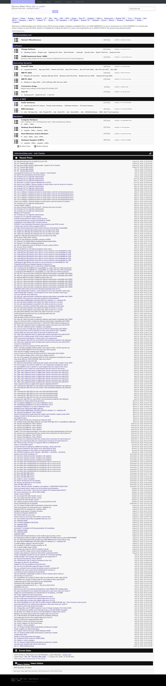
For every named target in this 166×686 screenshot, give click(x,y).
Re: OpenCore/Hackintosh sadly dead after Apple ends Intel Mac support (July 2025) (43, 363)
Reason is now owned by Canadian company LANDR (32, 239)
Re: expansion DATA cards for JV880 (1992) (29, 638)
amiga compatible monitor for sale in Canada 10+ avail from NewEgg (37, 555)
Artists (139, 20)
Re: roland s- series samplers (24, 479)
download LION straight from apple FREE (28, 583)
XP (45, 18)
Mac (56, 18)
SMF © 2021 (23, 679)
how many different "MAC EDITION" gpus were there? (32, 359)
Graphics (90, 18)
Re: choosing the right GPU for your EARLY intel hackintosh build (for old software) (42, 340)
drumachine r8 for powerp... (126, 133)
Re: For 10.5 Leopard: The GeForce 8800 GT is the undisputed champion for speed (42, 357)
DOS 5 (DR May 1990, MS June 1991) (54, 82)
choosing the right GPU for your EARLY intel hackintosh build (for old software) (41, 399)
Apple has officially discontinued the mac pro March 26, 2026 (35, 236)
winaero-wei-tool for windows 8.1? (25, 454)
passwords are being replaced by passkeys (29, 401)
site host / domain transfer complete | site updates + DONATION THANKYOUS (41, 486)
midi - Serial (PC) (59, 112)
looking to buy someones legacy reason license (30, 218)
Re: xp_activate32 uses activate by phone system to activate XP (36, 568)
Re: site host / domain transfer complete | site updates (33, 327)
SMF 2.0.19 (14, 679)
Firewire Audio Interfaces (54, 105)
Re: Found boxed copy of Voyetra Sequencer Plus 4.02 (33, 560)
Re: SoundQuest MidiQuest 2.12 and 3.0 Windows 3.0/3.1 (33, 403)
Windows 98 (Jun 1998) (87, 76)
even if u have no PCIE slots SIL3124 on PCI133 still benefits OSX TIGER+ (39, 353)
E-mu (130, 18)
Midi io (99, 18)
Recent (15, 18)
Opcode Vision (89, 52)
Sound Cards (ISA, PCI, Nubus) (34, 105)
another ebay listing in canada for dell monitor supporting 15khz (36, 553)
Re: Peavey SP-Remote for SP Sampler (27, 483)
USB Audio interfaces (71, 105)
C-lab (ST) (50, 95)
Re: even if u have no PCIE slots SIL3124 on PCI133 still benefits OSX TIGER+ (40, 329)
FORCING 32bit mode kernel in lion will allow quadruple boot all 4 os (37, 289)
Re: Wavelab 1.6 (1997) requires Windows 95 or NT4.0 (32, 182)
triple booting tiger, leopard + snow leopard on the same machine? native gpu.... (41, 292)
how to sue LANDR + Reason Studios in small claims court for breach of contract (42, 201)
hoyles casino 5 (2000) (22, 494)
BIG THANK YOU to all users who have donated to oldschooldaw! (36, 298)
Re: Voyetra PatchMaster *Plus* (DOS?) (28, 412)
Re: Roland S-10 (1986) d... (126, 140)
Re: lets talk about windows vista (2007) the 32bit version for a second (38, 302)
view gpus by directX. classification (26, 562)
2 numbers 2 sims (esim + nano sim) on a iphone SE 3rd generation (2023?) (40, 490)
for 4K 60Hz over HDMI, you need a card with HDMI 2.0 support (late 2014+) (40, 612)
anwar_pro (66, 655)
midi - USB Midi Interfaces (89, 112)
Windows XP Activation (125, 72)
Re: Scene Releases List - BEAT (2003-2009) (29, 492)
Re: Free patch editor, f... (126, 127)
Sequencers (108, 18)
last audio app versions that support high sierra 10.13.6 (33, 617)
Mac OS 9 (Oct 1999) (87, 69)
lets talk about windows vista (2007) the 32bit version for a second (37, 311)
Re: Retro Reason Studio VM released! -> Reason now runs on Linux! (38, 207)
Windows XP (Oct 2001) (32, 76)
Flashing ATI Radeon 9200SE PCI (25, 513)
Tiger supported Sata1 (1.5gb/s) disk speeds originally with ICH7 (36, 384)
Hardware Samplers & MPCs (32, 140)
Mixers (111, 20)
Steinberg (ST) (29, 95)
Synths (51, 20)
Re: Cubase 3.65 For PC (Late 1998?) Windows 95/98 (32, 631)
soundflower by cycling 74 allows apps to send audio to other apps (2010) (39, 579)
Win (50, 18)
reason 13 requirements (22, 344)
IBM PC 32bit (26, 73)
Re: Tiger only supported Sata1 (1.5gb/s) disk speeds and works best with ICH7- (41, 370)
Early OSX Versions (71, 69)
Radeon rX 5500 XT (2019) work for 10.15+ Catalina (31, 416)
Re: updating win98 (20, 521)
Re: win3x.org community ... (126, 79)
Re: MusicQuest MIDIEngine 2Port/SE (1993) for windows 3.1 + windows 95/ (40, 300)
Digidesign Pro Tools (55, 52)
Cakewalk (79, 52)
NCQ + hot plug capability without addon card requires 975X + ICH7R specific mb (42, 348)
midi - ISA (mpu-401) (31, 112)
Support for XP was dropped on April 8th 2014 (30, 564)
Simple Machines (34, 679)
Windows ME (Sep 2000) (49, 76)
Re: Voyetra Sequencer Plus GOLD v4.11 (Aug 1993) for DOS (35, 448)
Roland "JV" (85, 20)
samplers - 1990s (43, 143)
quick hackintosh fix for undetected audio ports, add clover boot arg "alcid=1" (41, 604)
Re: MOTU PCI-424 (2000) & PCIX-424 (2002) (29, 175)
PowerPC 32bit (27, 66)
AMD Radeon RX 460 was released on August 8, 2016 (32, 420)
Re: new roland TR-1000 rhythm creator (28, 496)
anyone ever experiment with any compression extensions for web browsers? (41, 441)
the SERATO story (20, 418)
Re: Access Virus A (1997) (23, 247)
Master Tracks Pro (102, 52)
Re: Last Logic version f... (126, 91)
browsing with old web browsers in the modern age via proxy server (37, 536)
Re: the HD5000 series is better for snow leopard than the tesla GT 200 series (41, 367)
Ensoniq (138, 18)
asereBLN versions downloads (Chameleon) (29, 572)
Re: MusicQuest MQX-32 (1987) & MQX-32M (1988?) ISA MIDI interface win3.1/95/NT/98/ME (45, 538)
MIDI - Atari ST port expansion (109, 112)
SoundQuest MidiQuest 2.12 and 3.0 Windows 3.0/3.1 (32, 407)
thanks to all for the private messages (27, 636)
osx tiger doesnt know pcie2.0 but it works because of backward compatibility (41, 228)
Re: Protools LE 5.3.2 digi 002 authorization (29, 177)
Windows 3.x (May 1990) (32, 82)
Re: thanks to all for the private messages (28, 606)
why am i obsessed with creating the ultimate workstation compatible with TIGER (42, 321)
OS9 (61, 18)
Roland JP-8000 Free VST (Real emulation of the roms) (33, 249)
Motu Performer (69, 52)
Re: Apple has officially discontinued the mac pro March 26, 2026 (36, 230)
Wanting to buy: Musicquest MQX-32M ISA (28, 408)
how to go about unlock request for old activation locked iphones (36, 488)
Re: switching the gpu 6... (126, 66)
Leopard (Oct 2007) (30, 69)
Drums (104, 20)
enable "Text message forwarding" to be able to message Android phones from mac (43, 431)
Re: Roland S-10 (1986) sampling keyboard (29, 243)
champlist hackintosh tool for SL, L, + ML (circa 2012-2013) (34, 585)
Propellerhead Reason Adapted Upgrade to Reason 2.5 (33, 264)
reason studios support (22, 205)
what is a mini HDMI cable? (23, 445)
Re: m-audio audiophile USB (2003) (26, 522)
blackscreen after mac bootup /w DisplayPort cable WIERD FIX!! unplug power (41, 589)
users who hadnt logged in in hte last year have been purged (35, 349)
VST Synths (74, 20)
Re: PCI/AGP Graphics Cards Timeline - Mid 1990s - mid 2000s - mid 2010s (40, 452)
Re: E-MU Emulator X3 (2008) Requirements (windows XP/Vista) (36, 615)
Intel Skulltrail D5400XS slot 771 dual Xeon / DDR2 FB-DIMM (34, 266)
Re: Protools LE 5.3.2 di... (126, 49)
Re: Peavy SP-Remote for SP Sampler (27, 481)
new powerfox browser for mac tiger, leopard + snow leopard (35, 173)
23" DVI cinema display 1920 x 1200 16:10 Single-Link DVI (34, 355)
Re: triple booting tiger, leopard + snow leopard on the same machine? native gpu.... (42, 291)
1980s (32, 124)
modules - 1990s (42, 130)
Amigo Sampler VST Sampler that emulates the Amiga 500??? (35, 557)
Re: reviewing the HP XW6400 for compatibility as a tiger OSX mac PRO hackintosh (42, 268)
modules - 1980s (29, 130)
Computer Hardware (29, 120)
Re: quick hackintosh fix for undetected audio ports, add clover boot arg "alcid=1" (42, 591)
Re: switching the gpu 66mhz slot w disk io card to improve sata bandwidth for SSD (42, 251)
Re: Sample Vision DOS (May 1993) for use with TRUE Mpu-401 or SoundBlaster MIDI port (45, 422)
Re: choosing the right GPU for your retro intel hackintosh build (35, 391)
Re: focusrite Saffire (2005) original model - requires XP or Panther (37, 165)
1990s (26, 124)
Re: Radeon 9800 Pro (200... (126, 120)
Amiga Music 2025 (124, 86)
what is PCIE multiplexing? (23, 315)
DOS (67, 18)
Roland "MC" (121, 18)
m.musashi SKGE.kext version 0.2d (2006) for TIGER (32, 220)
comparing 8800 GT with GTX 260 (25, 361)
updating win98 (19, 534)
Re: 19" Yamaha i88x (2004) (23, 163)
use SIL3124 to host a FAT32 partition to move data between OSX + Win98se (40, 330)
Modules (95, 20)
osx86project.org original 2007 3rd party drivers (30, 222)
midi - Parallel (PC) (45, 112)
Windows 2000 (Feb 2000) (68, 76)
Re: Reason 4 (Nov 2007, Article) (25, 237)
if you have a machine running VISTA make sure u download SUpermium (39, 306)
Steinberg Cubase (30, 52)
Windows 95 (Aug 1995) (104, 76)
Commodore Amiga (29, 86)
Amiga (73, 18)
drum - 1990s (39, 137)
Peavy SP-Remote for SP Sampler (26, 503)
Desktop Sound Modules (31, 127)
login (34, 6)
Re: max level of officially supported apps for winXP (32, 566)
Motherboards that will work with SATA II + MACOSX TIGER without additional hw (41, 323)
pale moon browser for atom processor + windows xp (32, 507)
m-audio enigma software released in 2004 (29, 543)
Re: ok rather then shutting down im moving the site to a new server (37, 462)
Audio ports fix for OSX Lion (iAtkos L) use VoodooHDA (33, 581)
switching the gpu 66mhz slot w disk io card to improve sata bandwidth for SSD (41, 262)
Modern (39, 18)
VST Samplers (61, 20)
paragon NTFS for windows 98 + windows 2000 (30, 509)
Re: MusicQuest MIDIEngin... (127, 109)
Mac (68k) (114, 69)
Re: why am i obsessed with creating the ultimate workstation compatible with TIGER (43, 273)
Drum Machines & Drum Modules (34, 134)
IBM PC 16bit (26, 79)
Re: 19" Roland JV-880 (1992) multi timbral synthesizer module (35, 505)
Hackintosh (129, 20)
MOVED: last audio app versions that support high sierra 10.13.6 (36, 614)
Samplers (22, 20)
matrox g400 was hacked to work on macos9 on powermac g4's (36, 332)
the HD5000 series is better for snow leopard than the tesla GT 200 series (39, 368)
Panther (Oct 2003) (57, 69)
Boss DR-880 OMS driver (23, 484)
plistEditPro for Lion (21, 587)
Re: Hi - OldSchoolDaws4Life (24, 646)
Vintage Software (28, 49)
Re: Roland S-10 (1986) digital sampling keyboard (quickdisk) (35, 241)
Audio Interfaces (28, 103)
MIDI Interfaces (27, 109)
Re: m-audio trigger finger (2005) (25, 547)
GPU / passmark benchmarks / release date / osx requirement (35, 338)
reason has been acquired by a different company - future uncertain (37, 446)
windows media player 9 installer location (28, 511)
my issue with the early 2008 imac (26, 294)
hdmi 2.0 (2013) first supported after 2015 (28, 619)
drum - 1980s (28, 137)
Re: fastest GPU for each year (24, 515)
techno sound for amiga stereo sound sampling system (33, 551)
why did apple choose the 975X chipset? (28, 317)
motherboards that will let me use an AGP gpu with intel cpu (34, 313)
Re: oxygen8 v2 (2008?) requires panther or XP (30, 545)
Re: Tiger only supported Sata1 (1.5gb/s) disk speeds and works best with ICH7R (42, 325)
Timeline (120, 20)
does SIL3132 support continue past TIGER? (29, 351)
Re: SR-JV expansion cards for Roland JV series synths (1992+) (36, 245)
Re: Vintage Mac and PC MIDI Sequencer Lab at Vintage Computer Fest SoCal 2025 (42, 608)
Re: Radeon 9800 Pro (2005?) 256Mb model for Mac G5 (33, 277)
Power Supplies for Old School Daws (26, 629)
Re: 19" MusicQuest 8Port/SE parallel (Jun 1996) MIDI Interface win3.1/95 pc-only (42, 540)
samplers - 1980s (29, 143)
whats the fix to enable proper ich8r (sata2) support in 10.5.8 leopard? (38, 336)
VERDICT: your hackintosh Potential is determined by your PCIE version (39, 224)
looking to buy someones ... (126, 39)
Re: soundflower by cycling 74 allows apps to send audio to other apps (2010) (40, 577)
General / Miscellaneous (31, 40)
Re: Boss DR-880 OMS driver (24, 473)
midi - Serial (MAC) (72, 112)
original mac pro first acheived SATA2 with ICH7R (31, 346)
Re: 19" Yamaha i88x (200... (126, 102)
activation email (32, 8)
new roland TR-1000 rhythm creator (26, 500)
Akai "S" (32, 20)
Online (22, 18)
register (42, 6)
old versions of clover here (23, 576)
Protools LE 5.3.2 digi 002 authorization (27, 217)
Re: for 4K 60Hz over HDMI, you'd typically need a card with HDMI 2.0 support (40, 610)
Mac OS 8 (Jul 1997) (102, 69)
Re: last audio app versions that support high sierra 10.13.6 (34, 598)
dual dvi (17, 389)
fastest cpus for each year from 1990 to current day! (32, 517)
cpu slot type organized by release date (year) (30, 644)
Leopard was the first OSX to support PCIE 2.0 (30, 226)
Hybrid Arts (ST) (40, 95)
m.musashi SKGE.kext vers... (127, 57)
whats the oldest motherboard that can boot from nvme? (33, 596)
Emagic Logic (42, 52)
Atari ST (82, 18)
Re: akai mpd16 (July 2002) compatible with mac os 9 (32, 519)
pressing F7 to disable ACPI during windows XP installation (34, 528)
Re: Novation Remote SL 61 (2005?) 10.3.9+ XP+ (30, 161)
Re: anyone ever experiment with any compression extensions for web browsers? (42, 433)
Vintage (31, 18)
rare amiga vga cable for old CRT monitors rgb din (31, 549)
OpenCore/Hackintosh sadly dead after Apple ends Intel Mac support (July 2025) (42, 414)
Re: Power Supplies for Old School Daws (28, 595)
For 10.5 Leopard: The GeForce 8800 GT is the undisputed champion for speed (41, 365)
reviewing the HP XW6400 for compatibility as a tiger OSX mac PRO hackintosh (41, 272)
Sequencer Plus (114, 52)
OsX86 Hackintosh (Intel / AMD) (34, 56)
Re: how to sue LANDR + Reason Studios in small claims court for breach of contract (43, 184)
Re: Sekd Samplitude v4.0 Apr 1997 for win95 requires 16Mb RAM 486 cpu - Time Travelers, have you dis (50, 602)
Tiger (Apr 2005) (44, 69)
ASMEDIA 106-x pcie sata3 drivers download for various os (34, 570)
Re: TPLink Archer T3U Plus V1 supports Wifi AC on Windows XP (36, 443)
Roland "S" (41, 20)
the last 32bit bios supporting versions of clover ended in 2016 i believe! (39, 574)
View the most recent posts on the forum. (30, 659)
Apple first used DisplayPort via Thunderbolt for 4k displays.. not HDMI (38, 593)
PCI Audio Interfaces (86, 105)
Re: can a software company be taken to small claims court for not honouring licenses (44, 192)
